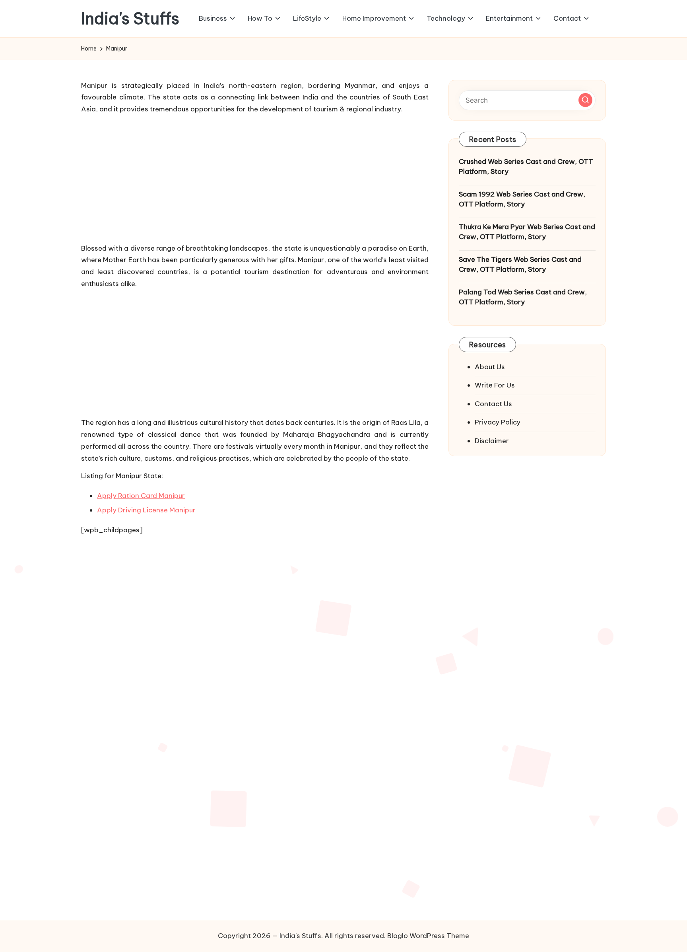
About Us (490, 366)
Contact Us (493, 403)
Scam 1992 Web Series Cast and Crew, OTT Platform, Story (522, 199)
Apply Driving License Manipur (146, 510)
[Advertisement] (255, 177)
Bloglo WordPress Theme (428, 935)
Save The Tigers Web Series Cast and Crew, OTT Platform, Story (520, 264)
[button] (585, 100)
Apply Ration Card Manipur (141, 495)
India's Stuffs (130, 18)
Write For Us (495, 385)
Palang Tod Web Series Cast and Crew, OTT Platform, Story (523, 297)
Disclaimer (492, 440)
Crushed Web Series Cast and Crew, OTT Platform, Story (526, 166)
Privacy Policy (497, 422)
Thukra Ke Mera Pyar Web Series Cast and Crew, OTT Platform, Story (527, 231)
